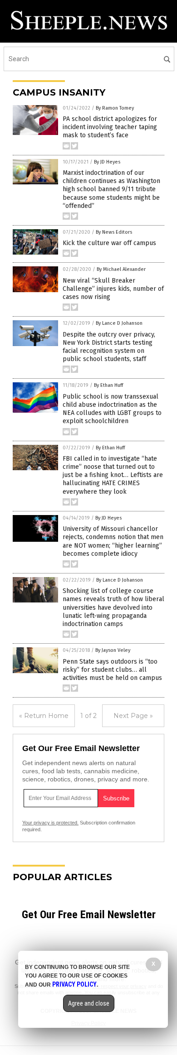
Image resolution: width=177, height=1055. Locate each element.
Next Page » (133, 716)
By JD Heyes (107, 162)
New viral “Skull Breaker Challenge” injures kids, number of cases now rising (113, 289)
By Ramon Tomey (115, 108)
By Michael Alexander (121, 269)
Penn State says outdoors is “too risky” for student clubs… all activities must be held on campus (112, 670)
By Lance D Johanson (119, 323)
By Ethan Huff (108, 385)
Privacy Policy (74, 984)
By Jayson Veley (112, 650)
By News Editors (114, 232)
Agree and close (88, 1003)
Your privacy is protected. (50, 822)
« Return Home (44, 716)
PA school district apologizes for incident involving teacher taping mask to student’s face (110, 127)
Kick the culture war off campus (109, 243)
